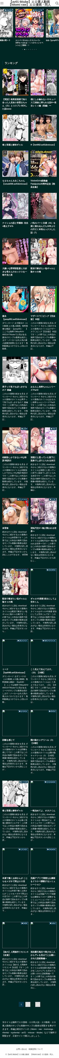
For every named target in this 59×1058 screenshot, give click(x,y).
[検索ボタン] (57, 3)
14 (38, 1004)
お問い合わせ (21, 1049)
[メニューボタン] (2, 3)
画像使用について (36, 1049)
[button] (22, 49)
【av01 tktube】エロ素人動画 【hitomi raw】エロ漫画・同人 (30, 3)
